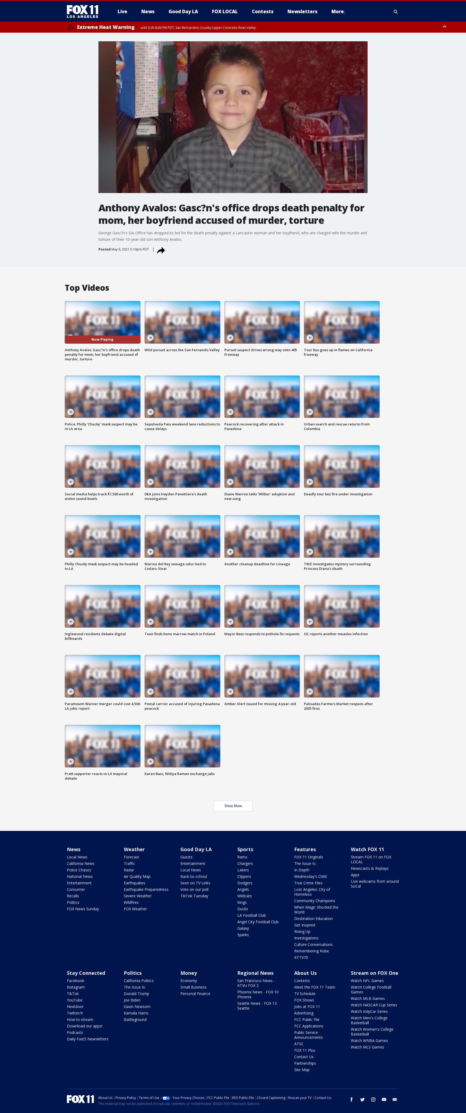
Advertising (303, 1013)
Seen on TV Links (195, 882)
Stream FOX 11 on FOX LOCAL (371, 859)
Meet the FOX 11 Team (314, 987)
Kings (242, 902)
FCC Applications (308, 1026)
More (337, 11)
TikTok (73, 993)
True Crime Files (308, 882)
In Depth (301, 869)
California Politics (139, 980)
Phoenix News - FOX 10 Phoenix (258, 994)
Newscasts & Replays (370, 868)
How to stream (80, 1019)
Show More (233, 806)
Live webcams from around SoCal (375, 884)
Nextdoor (75, 1006)
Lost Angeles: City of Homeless (312, 892)
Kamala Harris (136, 1013)
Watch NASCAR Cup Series (374, 1004)
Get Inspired (304, 925)
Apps (355, 874)
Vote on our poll (194, 889)
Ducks (242, 908)
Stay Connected (86, 973)
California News (80, 863)
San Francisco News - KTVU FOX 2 (256, 983)
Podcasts (75, 1032)
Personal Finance (195, 993)
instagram (373, 1099)
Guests (186, 857)
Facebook (75, 980)
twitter (362, 1099)
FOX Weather (135, 908)
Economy (188, 980)
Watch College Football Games (371, 989)
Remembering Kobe (311, 950)
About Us (305, 973)
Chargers (245, 863)
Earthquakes (134, 882)
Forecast (131, 857)
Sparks (243, 934)
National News (80, 876)
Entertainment (79, 882)
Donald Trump (136, 993)
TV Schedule (305, 993)
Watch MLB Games (368, 998)
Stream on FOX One (374, 973)
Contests (302, 980)
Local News (77, 857)
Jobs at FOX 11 (307, 1006)
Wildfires (131, 902)
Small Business (193, 987)
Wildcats (244, 895)
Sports (245, 849)
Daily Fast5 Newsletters (87, 1038)
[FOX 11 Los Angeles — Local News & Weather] (84, 11)
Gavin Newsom (137, 1006)
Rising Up (302, 931)
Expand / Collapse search (396, 12)
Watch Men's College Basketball (369, 1020)
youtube (384, 1099)
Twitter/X (75, 1013)
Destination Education (313, 918)
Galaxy (243, 928)
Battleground (135, 1019)
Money (188, 973)
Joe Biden (132, 1000)
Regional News (255, 973)
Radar (129, 869)
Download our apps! (84, 1026)
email (394, 1099)
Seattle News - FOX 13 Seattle (257, 1006)
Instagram (76, 987)
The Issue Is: (305, 863)
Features (305, 849)
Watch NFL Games (367, 980)
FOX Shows (304, 1000)
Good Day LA (196, 849)
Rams (242, 857)
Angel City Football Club (258, 921)
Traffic (129, 863)
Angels (243, 889)
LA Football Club (251, 915)
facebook (351, 1099)
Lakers (243, 869)
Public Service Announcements (308, 1035)
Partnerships (305, 1063)
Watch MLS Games (367, 1047)
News (73, 849)
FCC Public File (307, 1019)
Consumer (76, 889)
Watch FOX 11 (367, 849)
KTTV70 (301, 957)
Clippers (244, 876)
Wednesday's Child (310, 876)
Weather (134, 849)
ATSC (299, 1043)
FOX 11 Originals (308, 857)
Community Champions (314, 900)
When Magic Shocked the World (316, 910)
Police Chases (79, 869)
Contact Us (304, 1056)
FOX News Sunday (83, 908)
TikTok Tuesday (194, 895)
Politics (73, 902)
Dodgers (244, 882)
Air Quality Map (137, 876)
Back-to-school (193, 876)
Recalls (73, 895)
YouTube (75, 1000)
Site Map (302, 1069)
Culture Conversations (313, 944)
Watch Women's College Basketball (372, 1032)
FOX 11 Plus (304, 1050)
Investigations (306, 938)
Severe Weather (138, 895)
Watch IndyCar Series (369, 1011)
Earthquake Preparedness (146, 889)
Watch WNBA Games (369, 1040)
